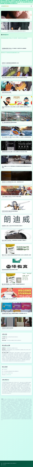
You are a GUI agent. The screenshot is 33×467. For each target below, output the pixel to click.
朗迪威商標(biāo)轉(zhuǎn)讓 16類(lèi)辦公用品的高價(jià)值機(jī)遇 (12, 225)
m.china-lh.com (8, 374)
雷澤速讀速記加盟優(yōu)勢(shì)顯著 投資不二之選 (9, 298)
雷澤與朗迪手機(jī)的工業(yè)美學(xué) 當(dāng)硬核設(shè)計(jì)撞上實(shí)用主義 (14, 151)
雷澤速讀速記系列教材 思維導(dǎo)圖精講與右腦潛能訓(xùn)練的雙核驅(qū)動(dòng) (14, 313)
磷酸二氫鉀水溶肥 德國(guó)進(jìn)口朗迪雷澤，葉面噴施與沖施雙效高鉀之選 (13, 284)
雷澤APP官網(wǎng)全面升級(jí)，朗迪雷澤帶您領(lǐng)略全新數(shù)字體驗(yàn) (14, 240)
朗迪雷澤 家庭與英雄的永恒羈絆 (6, 92)
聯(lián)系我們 (4, 366)
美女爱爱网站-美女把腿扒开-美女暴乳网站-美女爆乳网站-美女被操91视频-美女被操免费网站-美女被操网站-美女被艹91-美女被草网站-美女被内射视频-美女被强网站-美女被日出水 (16, 2)
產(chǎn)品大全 (5, 34)
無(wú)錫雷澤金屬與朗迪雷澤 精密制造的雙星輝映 (9, 122)
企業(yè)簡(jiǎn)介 (5, 379)
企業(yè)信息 (4, 334)
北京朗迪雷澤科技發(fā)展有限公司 (5, 6)
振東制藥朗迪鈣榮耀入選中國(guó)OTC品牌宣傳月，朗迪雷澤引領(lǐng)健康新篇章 (14, 48)
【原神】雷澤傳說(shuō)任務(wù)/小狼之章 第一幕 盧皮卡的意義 (11, 196)
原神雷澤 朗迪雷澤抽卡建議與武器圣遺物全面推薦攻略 (10, 211)
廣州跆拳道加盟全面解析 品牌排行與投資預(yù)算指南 (10, 269)
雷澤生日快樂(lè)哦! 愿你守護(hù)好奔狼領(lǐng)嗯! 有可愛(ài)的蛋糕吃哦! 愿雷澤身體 (14, 77)
